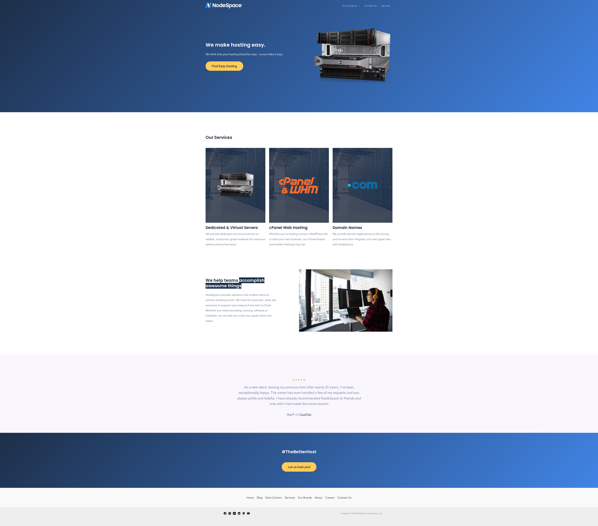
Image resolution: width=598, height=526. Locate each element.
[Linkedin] (239, 513)
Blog (259, 497)
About (318, 497)
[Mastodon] (243, 513)
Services (290, 497)
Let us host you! (299, 467)
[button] (358, 5)
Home (250, 497)
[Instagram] (229, 513)
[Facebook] (225, 513)
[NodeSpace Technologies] (224, 5)
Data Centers (273, 497)
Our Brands (305, 497)
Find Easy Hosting (224, 66)
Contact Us (344, 497)
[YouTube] (248, 513)
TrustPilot (305, 414)
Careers (330, 497)
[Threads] (234, 513)
